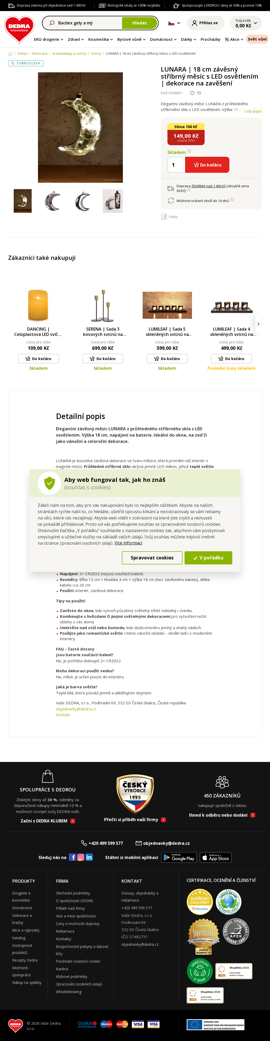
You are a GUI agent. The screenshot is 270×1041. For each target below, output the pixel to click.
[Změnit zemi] (171, 23)
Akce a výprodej (25, 930)
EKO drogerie (46, 39)
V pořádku (210, 557)
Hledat (139, 23)
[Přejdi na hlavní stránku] (19, 29)
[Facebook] (72, 857)
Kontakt (63, 714)
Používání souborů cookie (78, 961)
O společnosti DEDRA (74, 900)
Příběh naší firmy (70, 908)
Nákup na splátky (26, 982)
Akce (234, 39)
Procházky (210, 39)
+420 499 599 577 (106, 843)
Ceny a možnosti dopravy (77, 923)
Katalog (18, 937)
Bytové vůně (129, 39)
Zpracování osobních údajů (79, 984)
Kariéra (62, 968)
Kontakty (63, 938)
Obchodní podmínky (73, 893)
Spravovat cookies (152, 557)
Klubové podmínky (71, 976)
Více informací (128, 543)
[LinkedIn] (89, 857)
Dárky (186, 39)
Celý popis (253, 111)
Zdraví (74, 39)
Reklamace (65, 931)
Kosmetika (98, 39)
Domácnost (161, 39)
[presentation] (11, 323)
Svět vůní (257, 39)
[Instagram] (81, 857)
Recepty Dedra (24, 960)
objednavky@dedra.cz (76, 708)
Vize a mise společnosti (76, 915)
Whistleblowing (68, 991)
